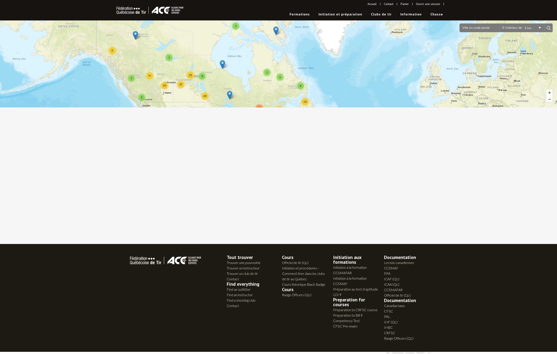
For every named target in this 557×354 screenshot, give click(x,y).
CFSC (388, 311)
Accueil (372, 4)
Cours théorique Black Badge (303, 284)
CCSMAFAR (393, 290)
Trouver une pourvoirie (243, 262)
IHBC (388, 327)
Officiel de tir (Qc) (295, 262)
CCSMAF (391, 268)
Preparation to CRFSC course (355, 310)
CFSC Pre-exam (345, 326)
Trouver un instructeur (243, 268)
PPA (387, 273)
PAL (387, 316)
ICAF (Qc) (391, 279)
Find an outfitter (239, 289)
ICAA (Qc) (391, 284)
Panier (405, 4)
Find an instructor (240, 295)
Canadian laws (394, 306)
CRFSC (389, 333)
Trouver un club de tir (242, 273)
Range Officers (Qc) (296, 295)
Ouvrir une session (428, 4)
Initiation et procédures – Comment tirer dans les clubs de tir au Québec (303, 273)
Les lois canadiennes (399, 262)
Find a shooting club (241, 300)
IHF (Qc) (391, 322)
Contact (388, 4)
